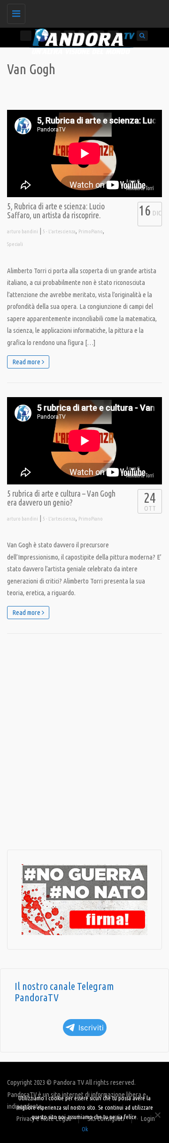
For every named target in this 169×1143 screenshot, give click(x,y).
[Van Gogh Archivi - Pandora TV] (82, 11)
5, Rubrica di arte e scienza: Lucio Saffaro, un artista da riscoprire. (56, 211)
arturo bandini (22, 231)
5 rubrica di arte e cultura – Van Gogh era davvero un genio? (61, 498)
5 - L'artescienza (59, 231)
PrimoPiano (90, 231)
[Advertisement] (84, 741)
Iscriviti (91, 1027)
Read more (27, 362)
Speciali (15, 244)
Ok (85, 1129)
